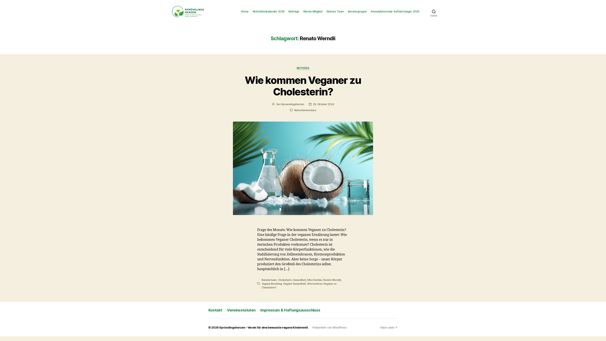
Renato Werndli (332, 279)
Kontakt (215, 310)
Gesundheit (299, 279)
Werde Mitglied (312, 11)
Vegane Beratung (272, 283)
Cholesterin (284, 279)
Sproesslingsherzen (292, 104)
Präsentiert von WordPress (329, 327)
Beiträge (293, 11)
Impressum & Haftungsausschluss (290, 310)
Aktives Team (335, 11)
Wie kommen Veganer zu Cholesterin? (303, 86)
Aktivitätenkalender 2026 (268, 11)
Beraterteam (269, 279)
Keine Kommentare (305, 110)
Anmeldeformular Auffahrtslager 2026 (395, 11)
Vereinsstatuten (241, 310)
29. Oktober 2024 (323, 104)
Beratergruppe (357, 11)
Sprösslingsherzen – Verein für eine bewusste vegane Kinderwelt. (264, 327)
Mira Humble (314, 279)
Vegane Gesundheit (294, 283)
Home (245, 11)
